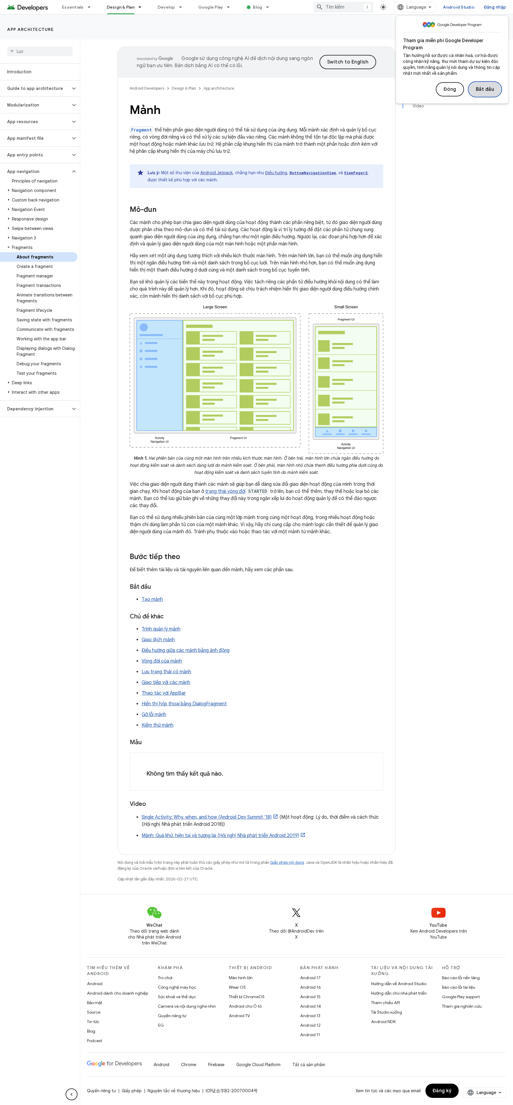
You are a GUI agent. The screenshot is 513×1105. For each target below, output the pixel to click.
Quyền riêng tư (172, 1015)
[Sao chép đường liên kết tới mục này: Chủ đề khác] (169, 616)
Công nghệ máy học (177, 987)
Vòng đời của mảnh (162, 661)
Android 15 (310, 996)
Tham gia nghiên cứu (462, 1006)
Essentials (73, 7)
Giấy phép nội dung (287, 862)
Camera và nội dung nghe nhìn (187, 1006)
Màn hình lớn (241, 977)
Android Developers (147, 88)
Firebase (216, 1064)
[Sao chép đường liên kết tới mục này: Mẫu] (147, 742)
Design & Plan (120, 7)
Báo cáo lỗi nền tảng (461, 977)
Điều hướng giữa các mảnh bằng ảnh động (185, 650)
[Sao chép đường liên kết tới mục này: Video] (152, 804)
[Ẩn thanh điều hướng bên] (71, 1094)
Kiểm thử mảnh (157, 725)
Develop (166, 7)
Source (93, 1012)
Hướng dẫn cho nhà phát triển (399, 993)
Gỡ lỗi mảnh (154, 714)
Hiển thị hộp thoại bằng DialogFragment (184, 704)
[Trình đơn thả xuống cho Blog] (270, 7)
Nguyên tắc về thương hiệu (174, 1090)
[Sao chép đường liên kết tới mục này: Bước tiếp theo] (186, 557)
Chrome (188, 1064)
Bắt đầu (485, 89)
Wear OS (237, 987)
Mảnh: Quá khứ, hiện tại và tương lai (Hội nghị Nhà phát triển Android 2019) (220, 836)
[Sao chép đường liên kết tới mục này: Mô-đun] (162, 210)
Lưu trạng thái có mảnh (166, 672)
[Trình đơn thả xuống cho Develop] (183, 7)
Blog (257, 7)
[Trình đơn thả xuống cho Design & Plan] (142, 7)
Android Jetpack (216, 172)
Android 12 (310, 1025)
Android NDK (383, 1021)
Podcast (94, 1040)
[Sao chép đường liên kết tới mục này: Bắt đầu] (157, 587)
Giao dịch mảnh (158, 640)
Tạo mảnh (152, 599)
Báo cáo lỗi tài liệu (458, 987)
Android (94, 983)
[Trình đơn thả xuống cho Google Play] (231, 7)
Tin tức (93, 1021)
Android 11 (310, 1034)
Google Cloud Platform (258, 1064)
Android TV (239, 1015)
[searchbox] (40, 51)
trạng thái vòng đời (225, 491)
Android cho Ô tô (245, 1006)
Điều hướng (276, 172)
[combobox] (343, 7)
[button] (35, 88)
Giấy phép (132, 1090)
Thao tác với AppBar (164, 693)
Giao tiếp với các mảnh (166, 682)
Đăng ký (442, 1091)
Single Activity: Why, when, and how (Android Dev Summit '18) (207, 817)
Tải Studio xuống (386, 1012)
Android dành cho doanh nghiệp (117, 993)
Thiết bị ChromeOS (247, 996)
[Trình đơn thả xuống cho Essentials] (92, 7)
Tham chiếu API (385, 1002)
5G (161, 1025)
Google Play (210, 7)
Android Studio (458, 7)
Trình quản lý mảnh (161, 629)
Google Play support (461, 996)
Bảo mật (94, 1002)
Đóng (450, 89)
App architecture (30, 29)
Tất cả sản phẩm (308, 1064)
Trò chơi (165, 977)
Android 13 (310, 1015)
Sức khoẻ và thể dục (177, 996)
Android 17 (310, 977)
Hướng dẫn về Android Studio (398, 983)
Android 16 (310, 987)
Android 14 (310, 1006)
